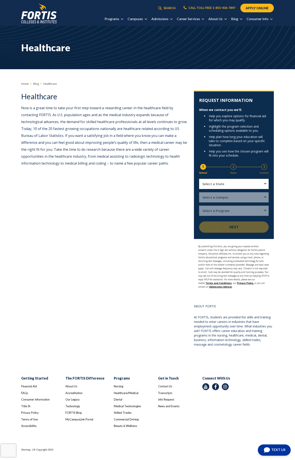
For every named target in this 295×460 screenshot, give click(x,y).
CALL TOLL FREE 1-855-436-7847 (211, 8)
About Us (71, 386)
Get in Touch (168, 378)
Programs (122, 378)
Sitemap (26, 449)
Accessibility (29, 426)
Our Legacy (72, 399)
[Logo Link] (39, 13)
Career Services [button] (189, 19)
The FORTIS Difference (85, 378)
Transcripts (165, 393)
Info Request (166, 399)
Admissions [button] (160, 19)
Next (234, 227)
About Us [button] (215, 19)
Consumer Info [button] (258, 19)
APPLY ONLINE (257, 8)
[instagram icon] (225, 386)
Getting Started (34, 378)
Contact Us (165, 386)
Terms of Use (29, 419)
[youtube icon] (205, 386)
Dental (118, 399)
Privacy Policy (30, 412)
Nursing (118, 386)
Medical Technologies (127, 406)
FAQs (24, 393)
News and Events (168, 406)
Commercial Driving (126, 419)
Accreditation (73, 393)
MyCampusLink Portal (79, 419)
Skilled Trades (123, 412)
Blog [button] (235, 19)
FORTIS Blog (73, 412)
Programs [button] (112, 19)
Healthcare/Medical (126, 393)
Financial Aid (29, 386)
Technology (72, 406)
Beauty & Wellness (125, 426)
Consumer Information (35, 399)
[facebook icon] (215, 386)
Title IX (25, 406)
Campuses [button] (136, 19)
